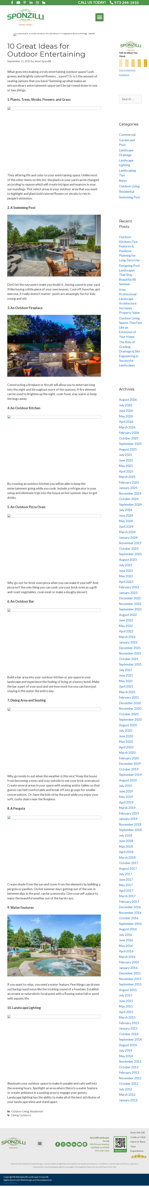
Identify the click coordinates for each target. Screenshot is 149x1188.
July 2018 (125, 835)
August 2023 (128, 560)
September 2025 (130, 444)
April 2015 (126, 1012)
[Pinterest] (84, 1144)
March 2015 (127, 1017)
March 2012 (127, 1094)
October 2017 (128, 863)
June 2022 (126, 620)
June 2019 (126, 791)
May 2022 (126, 626)
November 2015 (130, 979)
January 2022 (128, 642)
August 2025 (128, 449)
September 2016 (130, 924)
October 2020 (128, 714)
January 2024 (128, 537)
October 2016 (128, 918)
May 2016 (126, 946)
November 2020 (130, 708)
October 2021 (128, 659)
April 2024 (126, 526)
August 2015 (128, 990)
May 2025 (126, 466)
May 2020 (126, 741)
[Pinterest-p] (24, 2)
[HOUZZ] (43, 2)
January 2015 (128, 1028)
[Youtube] (18, 2)
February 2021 (129, 697)
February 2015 (129, 1023)
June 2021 (126, 675)
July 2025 (125, 455)
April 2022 (126, 631)
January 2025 (128, 488)
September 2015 (130, 984)
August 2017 (128, 868)
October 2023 (128, 549)
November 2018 (130, 824)
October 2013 (128, 1067)
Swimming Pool (129, 197)
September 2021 (130, 664)
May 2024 (126, 521)
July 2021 (125, 670)
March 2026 (127, 427)
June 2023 (126, 571)
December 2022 (130, 598)
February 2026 (129, 433)
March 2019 (127, 808)
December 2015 (130, 973)
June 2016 (126, 940)
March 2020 (127, 753)
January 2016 (128, 968)
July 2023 (125, 565)
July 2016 (125, 935)
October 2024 (128, 499)
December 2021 (130, 648)
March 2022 (127, 637)
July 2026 (125, 405)
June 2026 (126, 411)
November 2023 (130, 543)
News (123, 180)
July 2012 (125, 1089)
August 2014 (128, 1045)
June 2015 (126, 1001)
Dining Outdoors (21, 1115)
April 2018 (126, 852)
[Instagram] (37, 2)
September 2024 (130, 504)
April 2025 (126, 471)
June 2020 (126, 736)
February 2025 (129, 482)
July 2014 (125, 1050)
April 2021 (126, 686)
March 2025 (127, 477)
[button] (99, 17)
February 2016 (129, 962)
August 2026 (128, 399)
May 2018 (126, 846)
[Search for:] (130, 99)
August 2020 (128, 725)
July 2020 (125, 730)
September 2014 (130, 1039)
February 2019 (129, 813)
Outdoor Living (20, 1111)
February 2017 (129, 902)
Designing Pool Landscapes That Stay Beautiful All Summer (129, 275)
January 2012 (128, 1100)
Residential (36, 1111)
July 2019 (125, 786)
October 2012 (128, 1083)
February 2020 (129, 758)
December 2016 (130, 907)
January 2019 (128, 819)
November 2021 (130, 653)
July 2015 (125, 995)
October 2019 (128, 769)
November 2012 (130, 1078)
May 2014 (126, 1056)
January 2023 (128, 593)
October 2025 (128, 438)
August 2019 (128, 780)
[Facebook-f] (12, 2)
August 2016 (128, 929)
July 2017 (125, 874)
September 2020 (130, 719)
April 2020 (126, 747)
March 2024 (127, 532)
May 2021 (126, 681)
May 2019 (126, 797)
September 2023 (130, 554)
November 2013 (130, 1061)
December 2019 (130, 764)
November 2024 (130, 493)
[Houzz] (68, 1144)
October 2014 (128, 1034)
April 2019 (126, 802)
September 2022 (130, 609)
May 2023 (126, 576)
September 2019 (130, 775)
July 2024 (125, 510)
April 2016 (126, 951)
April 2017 (126, 890)
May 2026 (126, 416)
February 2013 (129, 1072)
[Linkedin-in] (31, 2)
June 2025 (126, 460)
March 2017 (127, 896)
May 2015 (126, 1006)
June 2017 (126, 879)
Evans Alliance (10, 1183)
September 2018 (130, 830)
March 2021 (127, 692)
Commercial (127, 135)
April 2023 (126, 582)
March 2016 (127, 957)
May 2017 (126, 885)
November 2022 (130, 604)
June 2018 (126, 841)
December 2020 (130, 703)
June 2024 (126, 515)
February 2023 (129, 587)
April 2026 (126, 422)
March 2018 (127, 857)
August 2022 (128, 615)
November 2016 (130, 913)
